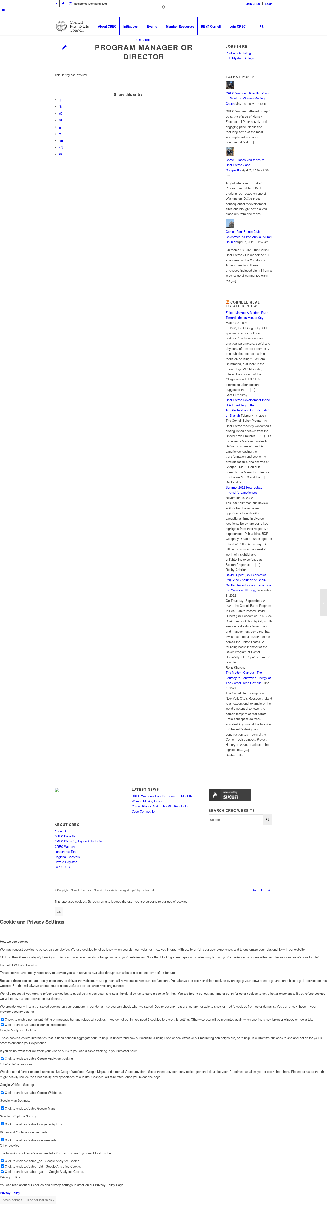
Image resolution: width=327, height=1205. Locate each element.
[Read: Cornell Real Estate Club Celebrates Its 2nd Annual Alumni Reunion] (230, 226)
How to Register (66, 862)
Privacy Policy (10, 1192)
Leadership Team (66, 851)
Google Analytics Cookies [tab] (18, 1030)
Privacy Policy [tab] (10, 1177)
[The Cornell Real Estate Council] (72, 26)
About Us (61, 831)
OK (59, 911)
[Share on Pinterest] (60, 120)
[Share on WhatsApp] (60, 113)
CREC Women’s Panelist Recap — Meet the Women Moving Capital (248, 98)
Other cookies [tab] (9, 1145)
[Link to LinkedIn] (55, 3)
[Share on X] (60, 106)
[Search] (261, 26)
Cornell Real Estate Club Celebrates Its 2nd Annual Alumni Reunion (249, 236)
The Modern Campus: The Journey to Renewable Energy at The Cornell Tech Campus (248, 677)
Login (268, 4)
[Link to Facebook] (63, 3)
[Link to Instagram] (70, 3)
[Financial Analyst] (323, 602)
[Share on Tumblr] (60, 134)
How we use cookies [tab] (14, 941)
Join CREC (253, 4)
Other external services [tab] (16, 1064)
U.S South (143, 40)
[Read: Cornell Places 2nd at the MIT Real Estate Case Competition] (230, 154)
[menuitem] (253, 3)
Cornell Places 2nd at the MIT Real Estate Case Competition (246, 165)
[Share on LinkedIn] (60, 127)
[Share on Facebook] (60, 100)
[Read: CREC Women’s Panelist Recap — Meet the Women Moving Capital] (230, 88)
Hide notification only (40, 1200)
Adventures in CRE (166, 890)
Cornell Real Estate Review (243, 304)
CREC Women (65, 846)
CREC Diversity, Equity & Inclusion (79, 841)
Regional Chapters (67, 856)
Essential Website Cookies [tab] (18, 965)
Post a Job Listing (238, 53)
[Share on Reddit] (61, 147)
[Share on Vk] (61, 140)
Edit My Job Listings (240, 58)
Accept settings (12, 1200)
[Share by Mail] (60, 154)
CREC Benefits (65, 836)
